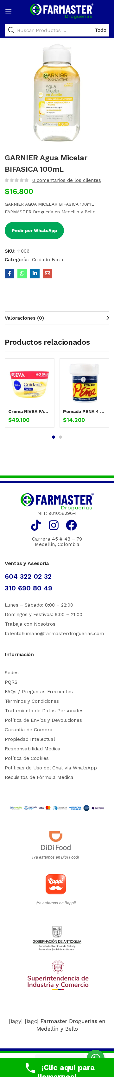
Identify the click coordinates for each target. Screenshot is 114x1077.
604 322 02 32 (28, 576)
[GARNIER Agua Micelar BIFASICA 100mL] (9, 273)
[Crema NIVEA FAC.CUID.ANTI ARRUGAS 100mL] (29, 383)
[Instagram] (53, 525)
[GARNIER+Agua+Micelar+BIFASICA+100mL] (35, 273)
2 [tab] (60, 437)
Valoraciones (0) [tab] (24, 318)
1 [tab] (53, 437)
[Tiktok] (35, 525)
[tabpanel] (29, 395)
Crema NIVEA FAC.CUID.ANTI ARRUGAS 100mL (29, 411)
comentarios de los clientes (66, 180)
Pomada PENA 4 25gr (84, 411)
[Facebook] (71, 525)
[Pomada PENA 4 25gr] (84, 383)
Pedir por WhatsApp (34, 230)
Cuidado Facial (48, 260)
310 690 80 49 (28, 588)
